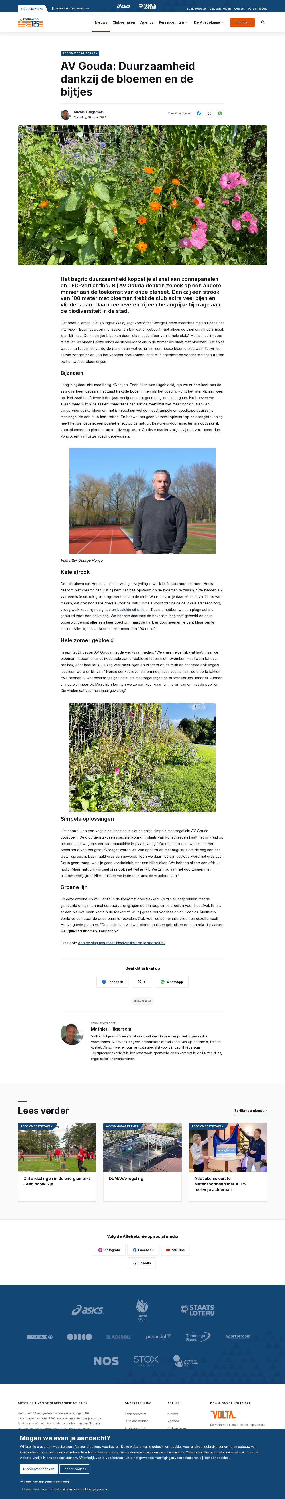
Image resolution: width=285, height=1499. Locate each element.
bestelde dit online (132, 609)
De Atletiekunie (207, 22)
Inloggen (242, 22)
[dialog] (142, 1464)
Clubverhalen (124, 22)
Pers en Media (257, 8)
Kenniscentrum (171, 22)
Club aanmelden (220, 8)
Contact (239, 8)
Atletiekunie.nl (31, 9)
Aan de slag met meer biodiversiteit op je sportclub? (121, 943)
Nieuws (101, 22)
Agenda (147, 22)
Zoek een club (196, 8)
